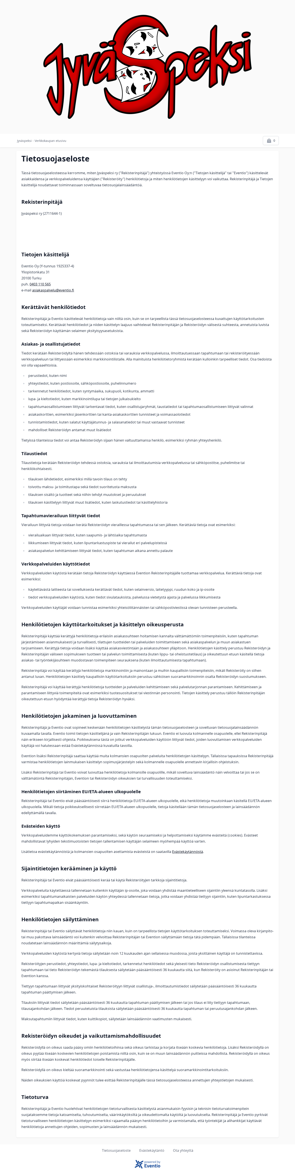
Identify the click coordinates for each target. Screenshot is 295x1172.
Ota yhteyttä (183, 1150)
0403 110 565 (40, 284)
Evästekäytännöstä (187, 851)
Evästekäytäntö (151, 1150)
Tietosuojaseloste (116, 1150)
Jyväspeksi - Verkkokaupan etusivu (41, 141)
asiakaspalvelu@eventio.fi (53, 290)
